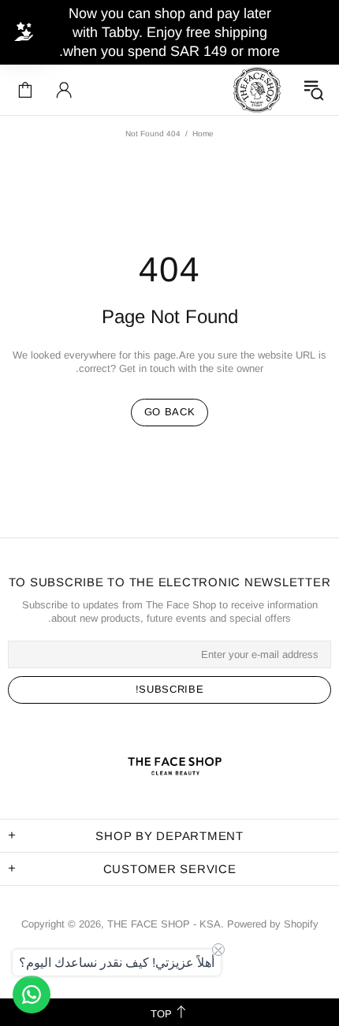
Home (203, 133)
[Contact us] (31, 994)
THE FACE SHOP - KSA (257, 90)
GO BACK (170, 412)
